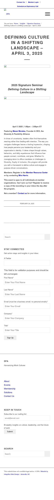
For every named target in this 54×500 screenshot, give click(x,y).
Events (7, 384)
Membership (9, 388)
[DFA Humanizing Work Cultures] (22, 13)
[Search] (39, 13)
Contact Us (21, 2)
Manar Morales (19, 131)
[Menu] (46, 13)
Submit (10, 432)
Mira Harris (23, 175)
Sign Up (10, 338)
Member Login (33, 2)
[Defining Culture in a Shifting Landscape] (27, 73)
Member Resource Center (37, 172)
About (6, 381)
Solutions (8, 392)
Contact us (22, 193)
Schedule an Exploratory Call (27, 6)
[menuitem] (20, 2)
